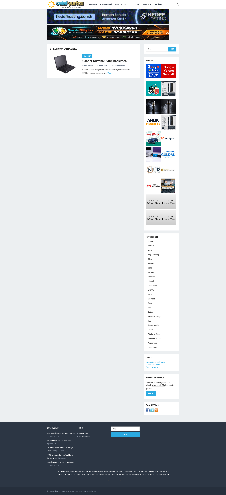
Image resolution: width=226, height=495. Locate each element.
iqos (72, 471)
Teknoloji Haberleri (63, 471)
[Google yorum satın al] (168, 78)
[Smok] (168, 113)
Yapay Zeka (152, 347)
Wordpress (152, 343)
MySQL (151, 290)
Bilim (150, 259)
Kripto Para (152, 285)
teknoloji (119, 471)
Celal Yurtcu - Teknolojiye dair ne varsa (65, 491)
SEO (149, 321)
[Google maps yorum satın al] (153, 78)
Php (149, 308)
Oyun (150, 303)
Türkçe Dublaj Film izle (64, 474)
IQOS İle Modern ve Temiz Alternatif (60, 462)
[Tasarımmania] (153, 193)
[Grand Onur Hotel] (153, 177)
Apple (150, 250)
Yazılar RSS (83, 433)
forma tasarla (128, 471)
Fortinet (151, 263)
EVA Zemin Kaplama (162, 471)
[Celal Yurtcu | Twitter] (152, 411)
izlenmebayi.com (153, 365)
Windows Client (154, 334)
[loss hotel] (168, 193)
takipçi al (137, 471)
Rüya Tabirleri (99, 474)
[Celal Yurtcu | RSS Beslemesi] (156, 411)
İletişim (158, 4)
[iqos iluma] (168, 95)
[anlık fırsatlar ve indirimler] (153, 129)
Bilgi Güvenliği (153, 255)
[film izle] (153, 95)
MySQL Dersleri (122, 4)
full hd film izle (152, 367)
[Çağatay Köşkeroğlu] (168, 177)
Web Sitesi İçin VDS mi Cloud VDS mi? (61, 433)
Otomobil (151, 299)
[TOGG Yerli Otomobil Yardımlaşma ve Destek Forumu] (153, 145)
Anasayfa (93, 4)
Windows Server (154, 338)
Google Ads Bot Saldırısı (83, 471)
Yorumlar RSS (84, 436)
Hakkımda (147, 4)
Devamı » (109, 73)
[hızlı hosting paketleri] (108, 23)
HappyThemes (91, 491)
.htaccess (151, 241)
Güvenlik (151, 272)
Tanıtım (150, 330)
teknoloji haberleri (163, 474)
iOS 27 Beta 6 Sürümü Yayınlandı (59, 441)
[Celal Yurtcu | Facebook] (148, 411)
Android (151, 246)
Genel (150, 268)
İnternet (151, 281)
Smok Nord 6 (144, 474)
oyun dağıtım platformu (155, 362)
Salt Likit (152, 474)
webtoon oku (116, 474)
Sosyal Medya (153, 325)
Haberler (87, 56)
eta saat (108, 474)
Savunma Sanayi (154, 316)
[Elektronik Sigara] (153, 113)
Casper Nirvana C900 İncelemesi (104, 61)
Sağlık (150, 312)
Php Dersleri (106, 4)
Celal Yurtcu (87, 65)
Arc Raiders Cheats (79, 474)
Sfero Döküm (126, 474)
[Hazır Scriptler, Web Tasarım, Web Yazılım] (108, 39)
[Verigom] (168, 145)
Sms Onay (135, 474)
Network (151, 294)
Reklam (136, 4)
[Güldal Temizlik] (168, 161)
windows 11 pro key (147, 471)
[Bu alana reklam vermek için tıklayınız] (153, 208)
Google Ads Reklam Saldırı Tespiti (103, 471)
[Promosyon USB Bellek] (153, 161)
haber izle (90, 474)
